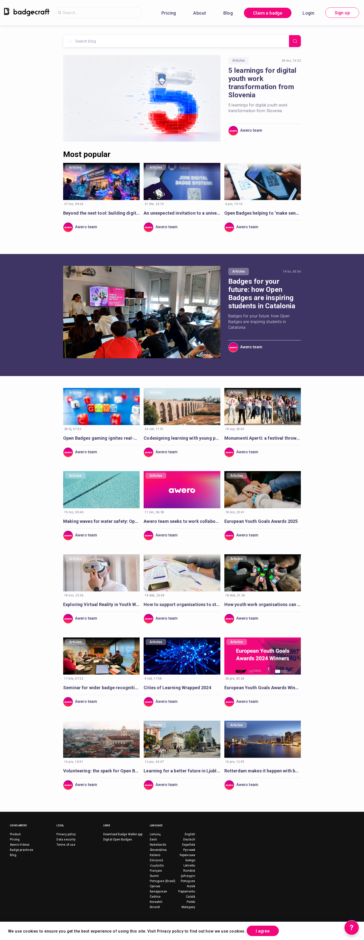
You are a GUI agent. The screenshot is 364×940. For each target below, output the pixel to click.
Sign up (342, 12)
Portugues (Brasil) (163, 881)
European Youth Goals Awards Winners (262, 687)
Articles (238, 60)
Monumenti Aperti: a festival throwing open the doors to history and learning (262, 438)
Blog (228, 13)
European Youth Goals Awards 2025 (261, 521)
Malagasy (188, 907)
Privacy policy (66, 834)
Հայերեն (157, 865)
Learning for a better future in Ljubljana (182, 770)
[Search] (295, 41)
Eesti (153, 839)
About (199, 13)
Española (188, 844)
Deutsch (189, 839)
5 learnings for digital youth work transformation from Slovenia (262, 82)
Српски (155, 886)
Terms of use (65, 844)
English (190, 834)
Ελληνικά (156, 860)
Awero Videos (19, 844)
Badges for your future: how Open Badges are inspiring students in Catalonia (261, 293)
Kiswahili (156, 902)
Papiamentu (186, 891)
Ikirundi (155, 907)
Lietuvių (155, 834)
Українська (187, 855)
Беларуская (158, 891)
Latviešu (189, 865)
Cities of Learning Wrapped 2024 (177, 687)
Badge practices (21, 850)
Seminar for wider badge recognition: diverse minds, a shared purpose (101, 687)
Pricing (168, 13)
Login (308, 13)
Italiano (155, 855)
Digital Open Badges (117, 839)
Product (15, 834)
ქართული (188, 876)
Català (190, 896)
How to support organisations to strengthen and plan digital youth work (182, 604)
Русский (189, 850)
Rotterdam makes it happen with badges (262, 770)
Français (156, 870)
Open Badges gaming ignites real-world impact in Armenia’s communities (101, 438)
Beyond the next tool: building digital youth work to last (101, 213)
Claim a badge (267, 13)
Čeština (155, 896)
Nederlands (158, 844)
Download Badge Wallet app (123, 834)
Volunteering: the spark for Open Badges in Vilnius (101, 770)
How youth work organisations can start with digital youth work (262, 604)
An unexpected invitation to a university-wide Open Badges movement (182, 213)
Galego (190, 860)
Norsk (191, 886)
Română (189, 870)
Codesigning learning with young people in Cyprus (182, 438)
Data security (66, 839)
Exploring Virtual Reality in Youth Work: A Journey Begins (101, 604)
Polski (191, 902)
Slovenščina (158, 850)
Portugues (188, 881)
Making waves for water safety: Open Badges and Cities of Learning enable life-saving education (101, 521)
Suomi (154, 876)
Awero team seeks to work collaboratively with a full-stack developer (182, 521)
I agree (263, 931)
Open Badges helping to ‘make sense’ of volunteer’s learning (262, 213)
